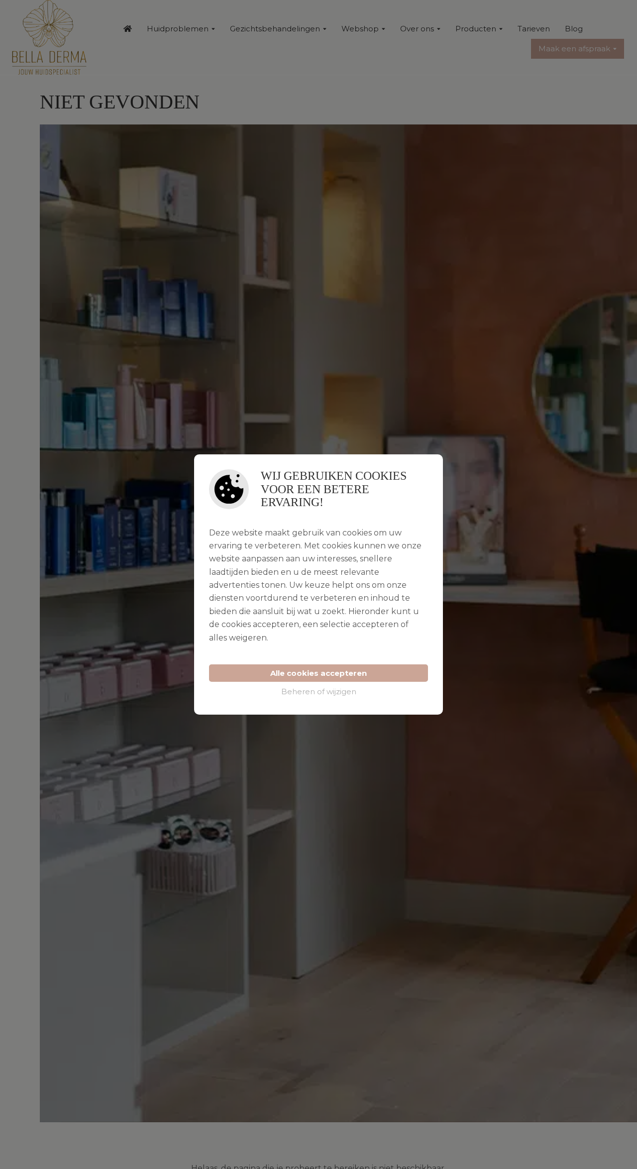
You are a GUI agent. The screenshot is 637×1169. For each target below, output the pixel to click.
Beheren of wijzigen (318, 691)
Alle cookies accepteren (318, 673)
